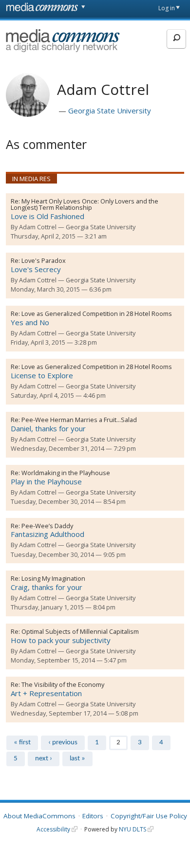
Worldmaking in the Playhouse (65, 472)
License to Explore (42, 375)
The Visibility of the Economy (62, 684)
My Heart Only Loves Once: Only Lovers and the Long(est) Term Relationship (84, 204)
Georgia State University (109, 110)
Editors (92, 815)
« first (22, 742)
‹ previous (62, 742)
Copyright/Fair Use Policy (149, 815)
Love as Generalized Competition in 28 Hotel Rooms (96, 313)
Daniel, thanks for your (48, 428)
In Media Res (31, 178)
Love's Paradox (43, 260)
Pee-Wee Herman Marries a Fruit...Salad (79, 419)
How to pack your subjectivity (61, 640)
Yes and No (30, 322)
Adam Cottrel (38, 226)
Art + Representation (46, 693)
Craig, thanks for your (46, 587)
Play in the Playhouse (46, 481)
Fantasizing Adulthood (47, 534)
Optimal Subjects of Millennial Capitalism (80, 631)
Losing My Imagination (53, 578)
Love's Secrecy (36, 269)
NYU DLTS (132, 829)
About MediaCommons (39, 815)
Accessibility (53, 829)
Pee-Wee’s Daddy (47, 525)
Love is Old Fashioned (47, 216)
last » (77, 758)
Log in (166, 8)
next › (43, 758)
